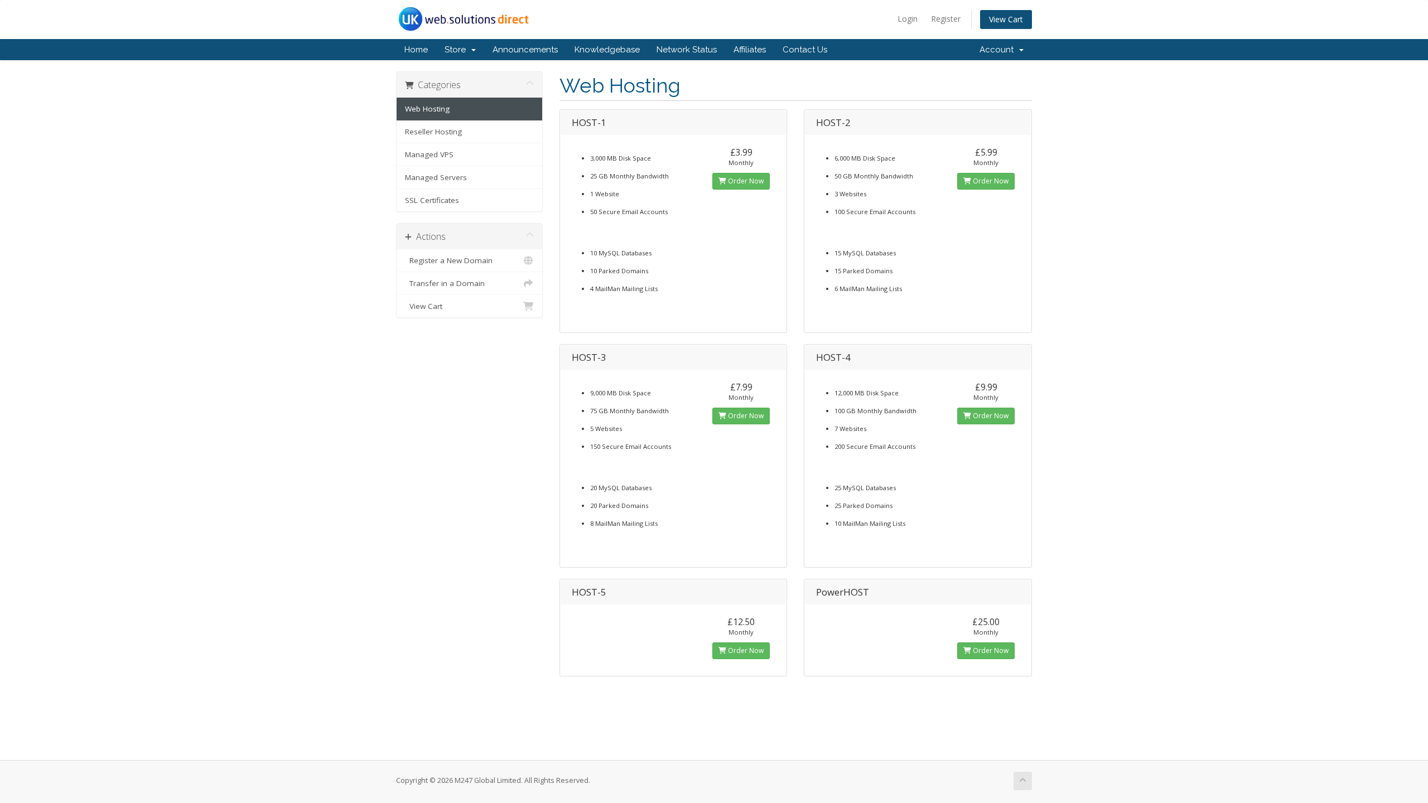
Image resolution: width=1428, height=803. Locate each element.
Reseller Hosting (433, 132)
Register (946, 18)
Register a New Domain (449, 260)
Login (908, 18)
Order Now (745, 181)
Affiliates (750, 50)
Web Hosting (427, 109)
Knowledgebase (607, 50)
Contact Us (805, 50)
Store (457, 50)
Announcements (525, 50)
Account (999, 50)
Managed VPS (429, 154)
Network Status (687, 50)
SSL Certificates (432, 200)
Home (416, 50)
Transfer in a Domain (445, 283)
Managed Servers (436, 177)
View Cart (1006, 19)
